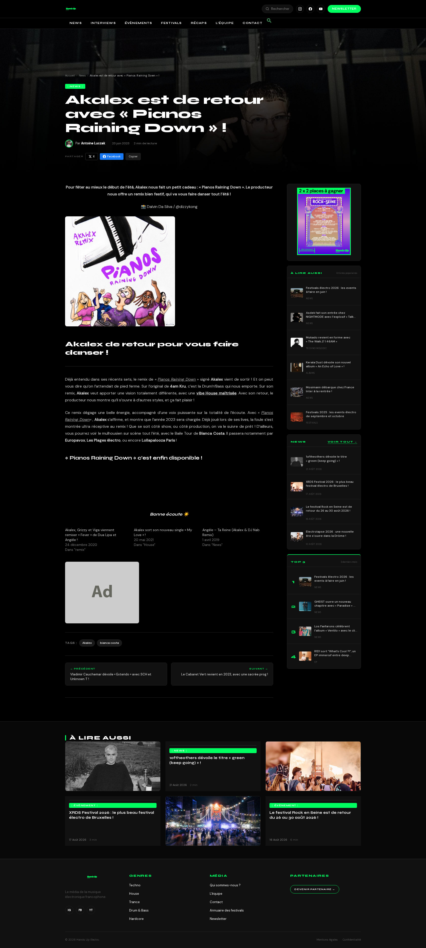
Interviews (103, 23)
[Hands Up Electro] (71, 9)
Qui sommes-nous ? (225, 885)
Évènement (85, 805)
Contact (252, 23)
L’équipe (225, 23)
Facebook (114, 156)
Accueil (70, 75)
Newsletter (344, 8)
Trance (134, 902)
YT (91, 910)
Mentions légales (327, 939)
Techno (135, 885)
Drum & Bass (139, 910)
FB (80, 910)
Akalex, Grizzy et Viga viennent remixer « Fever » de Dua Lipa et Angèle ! (90, 535)
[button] (71, 9)
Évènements (138, 23)
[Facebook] (310, 9)
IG (69, 910)
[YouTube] (321, 9)
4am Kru (178, 386)
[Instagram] (300, 9)
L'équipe (216, 894)
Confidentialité (352, 939)
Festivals (171, 23)
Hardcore (136, 919)
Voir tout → (342, 442)
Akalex (87, 643)
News (76, 23)
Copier (133, 156)
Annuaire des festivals (227, 910)
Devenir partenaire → (314, 889)
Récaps (199, 23)
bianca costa (109, 643)
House (134, 894)
